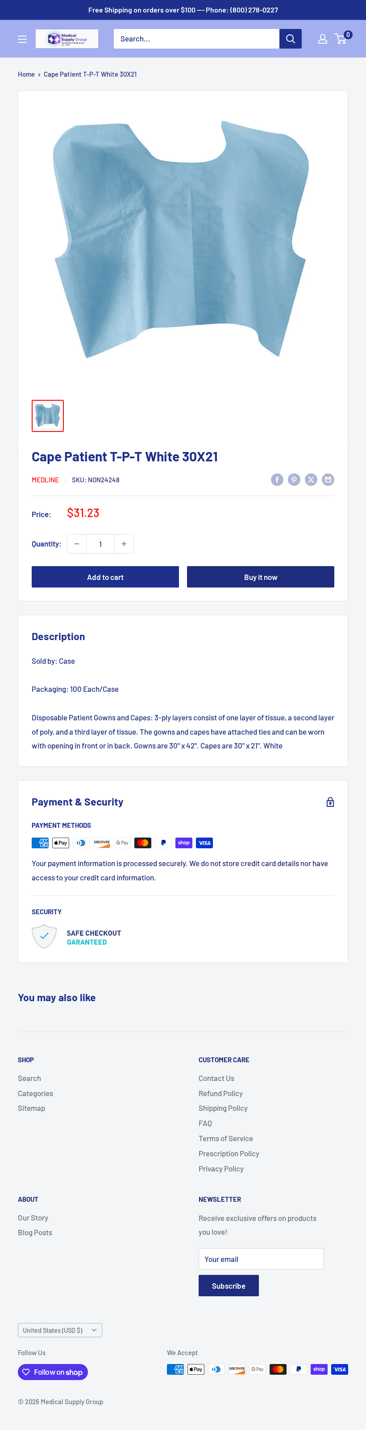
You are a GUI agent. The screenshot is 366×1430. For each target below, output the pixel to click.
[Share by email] (328, 479)
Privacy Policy (221, 1168)
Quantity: (47, 543)
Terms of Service (226, 1138)
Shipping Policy (223, 1107)
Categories (35, 1093)
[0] (340, 38)
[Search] (290, 39)
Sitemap (31, 1107)
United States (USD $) (52, 1330)
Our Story (33, 1217)
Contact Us (216, 1077)
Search (29, 1077)
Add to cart (105, 576)
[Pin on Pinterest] (294, 479)
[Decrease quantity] (76, 543)
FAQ (205, 1122)
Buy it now (261, 576)
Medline (45, 480)
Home (26, 74)
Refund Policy (221, 1093)
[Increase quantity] (124, 543)
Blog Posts (35, 1232)
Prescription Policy (229, 1153)
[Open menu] (22, 39)
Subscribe (228, 1285)
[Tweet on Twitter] (311, 479)
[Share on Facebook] (277, 479)
